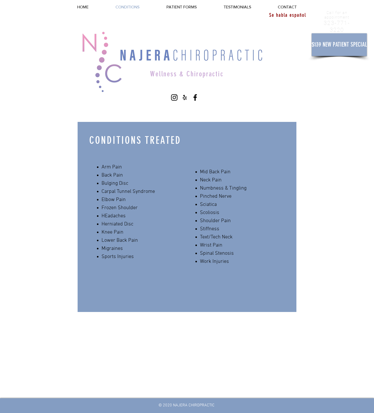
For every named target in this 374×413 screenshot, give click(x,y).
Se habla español (287, 15)
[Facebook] (195, 97)
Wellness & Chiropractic (186, 74)
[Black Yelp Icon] (184, 97)
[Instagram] (174, 97)
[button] (339, 44)
